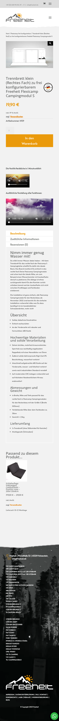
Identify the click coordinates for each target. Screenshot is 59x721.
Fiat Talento (11, 635)
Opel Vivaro (10, 652)
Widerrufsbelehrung (40, 697)
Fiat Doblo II (11, 630)
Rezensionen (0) (19, 244)
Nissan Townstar (13, 649)
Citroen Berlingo (13, 619)
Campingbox (19, 566)
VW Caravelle (11, 577)
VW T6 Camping (12, 654)
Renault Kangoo (12, 643)
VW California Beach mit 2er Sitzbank (21, 571)
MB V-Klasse (10, 590)
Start (7, 33)
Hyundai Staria (21, 641)
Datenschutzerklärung (25, 694)
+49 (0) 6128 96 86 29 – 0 (15, 5)
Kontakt (43, 694)
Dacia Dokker (11, 627)
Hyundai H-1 (10, 641)
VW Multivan (11, 580)
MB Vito (9, 596)
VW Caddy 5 (10, 657)
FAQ (37, 694)
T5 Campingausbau (13, 607)
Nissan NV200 (11, 646)
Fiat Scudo (10, 633)
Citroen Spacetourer (14, 624)
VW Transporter (12, 582)
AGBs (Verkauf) (25, 697)
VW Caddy (10, 566)
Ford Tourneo (11, 638)
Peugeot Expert (12, 601)
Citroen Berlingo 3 (13, 604)
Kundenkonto (11, 697)
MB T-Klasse (10, 599)
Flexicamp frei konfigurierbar (21, 33)
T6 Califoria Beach (13, 612)
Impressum (10, 694)
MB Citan (9, 588)
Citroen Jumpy (11, 622)
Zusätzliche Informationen (24, 239)
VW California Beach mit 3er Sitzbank (21, 574)
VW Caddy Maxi (12, 569)
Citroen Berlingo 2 (13, 609)
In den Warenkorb (29, 141)
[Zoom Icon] (50, 43)
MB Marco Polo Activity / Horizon (19, 585)
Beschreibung (17, 233)
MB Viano (9, 593)
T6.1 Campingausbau (14, 660)
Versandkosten (16, 116)
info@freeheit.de (32, 5)
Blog (8, 700)
